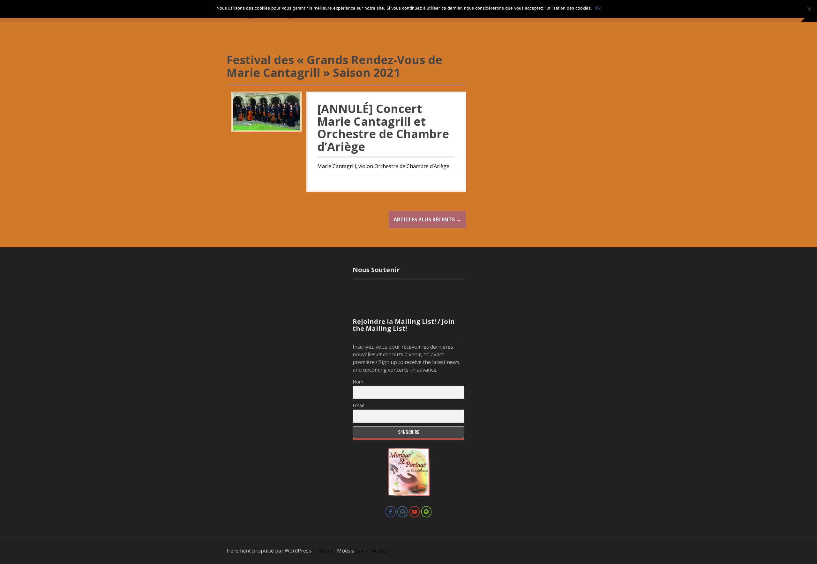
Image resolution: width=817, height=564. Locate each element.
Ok (598, 8)
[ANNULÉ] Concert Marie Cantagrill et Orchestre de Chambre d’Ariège (383, 127)
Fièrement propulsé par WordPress (269, 550)
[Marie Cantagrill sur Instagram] (402, 511)
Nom (358, 382)
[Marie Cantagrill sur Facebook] (391, 511)
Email (358, 405)
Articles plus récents (427, 219)
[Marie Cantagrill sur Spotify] (426, 511)
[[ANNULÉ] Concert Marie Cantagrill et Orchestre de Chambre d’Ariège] (266, 111)
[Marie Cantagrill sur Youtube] (414, 511)
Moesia (346, 550)
